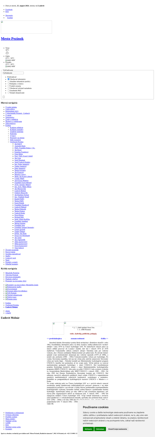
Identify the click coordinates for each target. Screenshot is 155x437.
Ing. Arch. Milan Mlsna (23, 187)
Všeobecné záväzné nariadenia (21, 88)
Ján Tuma (18, 238)
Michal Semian (20, 223)
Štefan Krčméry (20, 170)
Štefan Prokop (20, 211)
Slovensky (9, 15)
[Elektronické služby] (13, 287)
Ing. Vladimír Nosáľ (22, 197)
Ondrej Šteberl (20, 231)
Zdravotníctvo (10, 123)
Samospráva (9, 117)
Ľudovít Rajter (20, 213)
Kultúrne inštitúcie (16, 128)
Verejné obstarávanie (17, 93)
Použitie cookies (11, 417)
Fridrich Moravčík (21, 193)
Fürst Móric (19, 154)
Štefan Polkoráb (20, 209)
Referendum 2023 (11, 111)
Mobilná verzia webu (13, 427)
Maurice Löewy (20, 174)
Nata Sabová (19, 248)
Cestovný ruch (10, 258)
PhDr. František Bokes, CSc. (25, 148)
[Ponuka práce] (11, 299)
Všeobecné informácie (18, 79)
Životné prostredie (11, 250)
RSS (7, 12)
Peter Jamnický (20, 168)
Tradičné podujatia (16, 132)
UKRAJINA (10, 109)
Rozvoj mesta (10, 252)
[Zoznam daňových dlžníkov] (16, 291)
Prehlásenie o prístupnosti (14, 413)
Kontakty (8, 429)
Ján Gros (18, 158)
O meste (8, 115)
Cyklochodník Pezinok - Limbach (17, 113)
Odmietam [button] (100, 429)
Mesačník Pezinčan (12, 273)
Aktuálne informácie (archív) (20, 81)
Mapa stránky (10, 419)
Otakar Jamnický (21, 166)
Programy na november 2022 (15, 281)
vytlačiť (8, 313)
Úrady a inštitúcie (11, 119)
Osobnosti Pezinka (16, 142)
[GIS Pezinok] (10, 293)
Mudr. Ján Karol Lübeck (23, 176)
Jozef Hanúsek (20, 160)
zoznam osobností (77, 338)
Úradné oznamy (15, 86)
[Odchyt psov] (10, 297)
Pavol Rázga (19, 215)
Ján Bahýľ (18, 144)
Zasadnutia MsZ (15, 90)
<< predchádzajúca (54, 338)
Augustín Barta (20, 146)
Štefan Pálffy (19, 201)
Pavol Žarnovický (21, 246)
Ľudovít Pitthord (20, 207)
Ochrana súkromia (12, 415)
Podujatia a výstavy (16, 84)
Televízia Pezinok (11, 275)
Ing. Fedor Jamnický (22, 164)
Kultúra (8, 125)
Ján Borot (18, 150)
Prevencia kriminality (13, 277)
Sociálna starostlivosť (13, 254)
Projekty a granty (11, 262)
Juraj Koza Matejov (22, 181)
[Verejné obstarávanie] (13, 295)
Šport (7, 260)
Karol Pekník (19, 203)
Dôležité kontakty (11, 264)
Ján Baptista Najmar (22, 195)
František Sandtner (21, 221)
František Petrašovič (22, 205)
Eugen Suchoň (20, 229)
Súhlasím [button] (88, 429)
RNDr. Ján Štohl (20, 234)
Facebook (8, 10)
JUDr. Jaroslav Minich (23, 185)
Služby (7, 256)
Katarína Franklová (21, 152)
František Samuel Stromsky (24, 227)
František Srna (20, 225)
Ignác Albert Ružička (22, 219)
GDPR (7, 423)
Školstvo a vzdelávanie (13, 121)
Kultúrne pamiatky (16, 130)
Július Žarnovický (21, 242)
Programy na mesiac (17, 138)
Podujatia (13, 134)
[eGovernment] (11, 289)
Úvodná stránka (11, 107)
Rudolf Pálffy (19, 199)
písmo (7, 311)
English (10, 18)
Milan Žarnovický (21, 244)
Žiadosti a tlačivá (11, 279)
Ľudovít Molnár (20, 191)
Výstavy (13, 136)
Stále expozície (15, 140)
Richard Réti (19, 217)
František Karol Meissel (23, 183)
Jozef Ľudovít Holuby (22, 162)
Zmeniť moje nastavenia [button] (117, 429)
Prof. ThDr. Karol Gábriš (24, 156)
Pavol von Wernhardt (22, 236)
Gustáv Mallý (19, 178)
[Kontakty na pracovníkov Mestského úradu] (21, 285)
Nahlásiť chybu (11, 421)
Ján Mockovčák (20, 189)
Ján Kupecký (19, 172)
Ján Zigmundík (20, 240)
